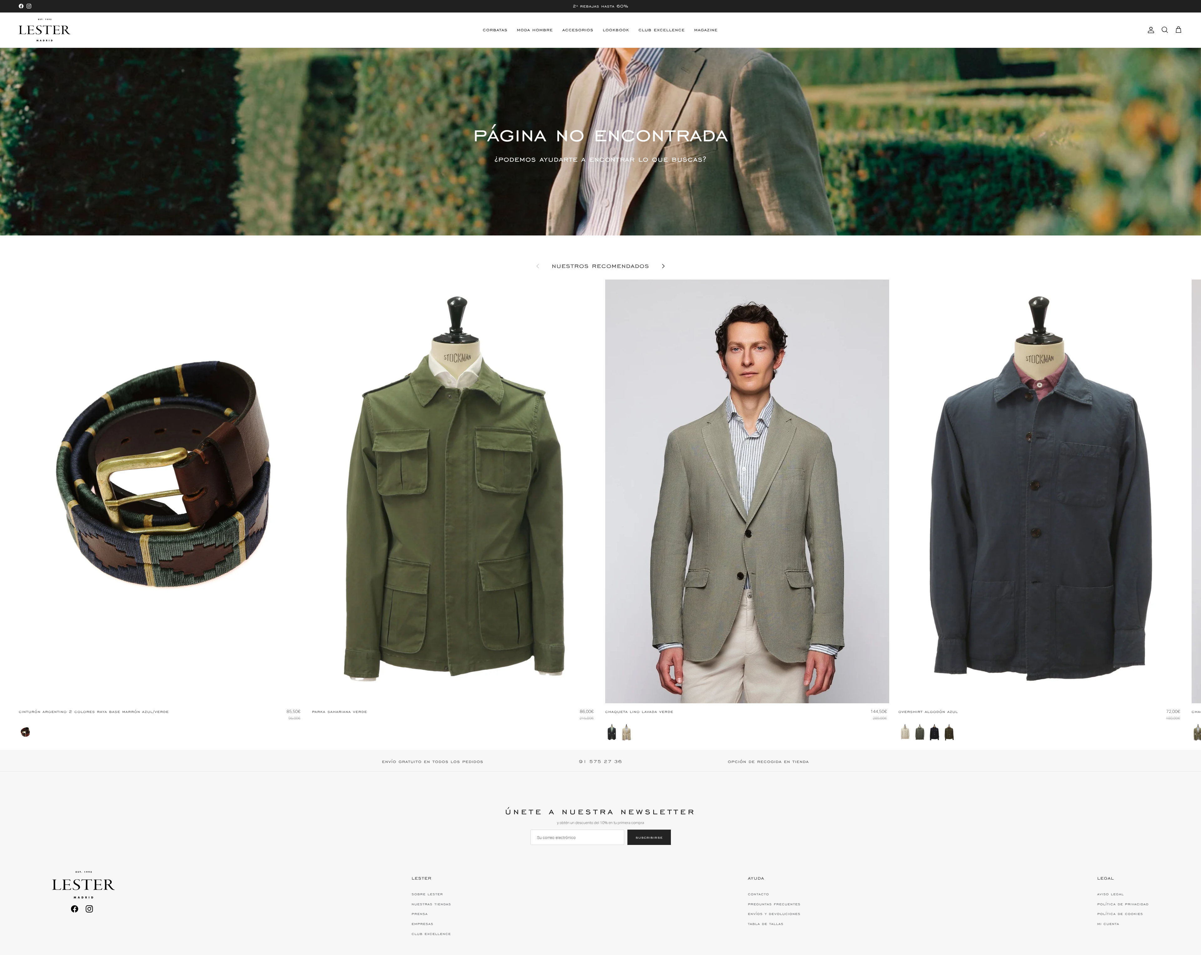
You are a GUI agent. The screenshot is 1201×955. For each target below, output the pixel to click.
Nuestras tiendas (431, 904)
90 (148, 693)
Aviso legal (1110, 894)
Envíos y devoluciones (774, 913)
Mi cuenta (1108, 923)
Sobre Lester (427, 894)
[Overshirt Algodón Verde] (919, 732)
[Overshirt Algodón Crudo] (905, 732)
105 (174, 693)
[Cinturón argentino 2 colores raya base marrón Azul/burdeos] (25, 732)
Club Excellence (662, 30)
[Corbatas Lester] (44, 30)
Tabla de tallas (765, 923)
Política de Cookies (1120, 913)
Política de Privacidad (1122, 904)
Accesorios (577, 30)
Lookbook (616, 30)
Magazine (705, 30)
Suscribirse (649, 837)
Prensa (420, 913)
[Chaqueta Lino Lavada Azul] (611, 732)
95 (160, 693)
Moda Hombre (535, 30)
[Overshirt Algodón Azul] (934, 732)
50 (748, 693)
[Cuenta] (1150, 30)
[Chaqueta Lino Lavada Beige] (626, 732)
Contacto (758, 894)
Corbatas (495, 30)
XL (466, 693)
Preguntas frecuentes (774, 904)
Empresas (422, 923)
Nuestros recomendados (600, 266)
